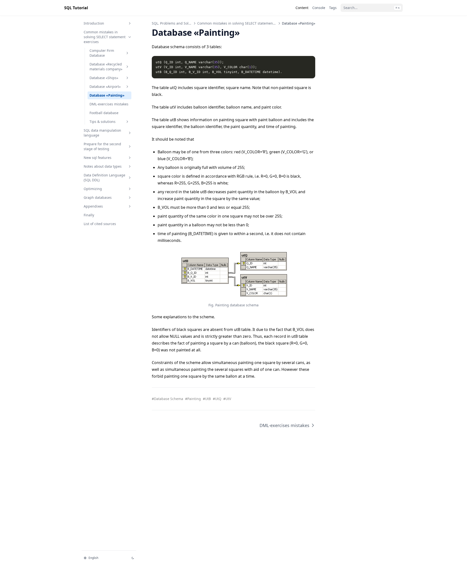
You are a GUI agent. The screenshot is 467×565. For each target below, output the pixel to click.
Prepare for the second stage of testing (102, 146)
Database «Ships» (104, 77)
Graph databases (98, 197)
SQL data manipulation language (102, 132)
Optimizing (93, 188)
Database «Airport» (105, 86)
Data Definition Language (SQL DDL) (104, 177)
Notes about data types (103, 166)
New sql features (97, 157)
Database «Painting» (107, 95)
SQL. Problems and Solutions (175, 23)
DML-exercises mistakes (109, 104)
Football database (104, 112)
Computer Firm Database (102, 53)
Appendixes (93, 206)
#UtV (227, 398)
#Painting (193, 398)
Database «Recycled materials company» (106, 66)
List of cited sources (100, 223)
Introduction (94, 23)
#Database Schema (167, 398)
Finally (89, 215)
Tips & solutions (103, 121)
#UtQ (217, 398)
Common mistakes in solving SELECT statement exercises (105, 37)
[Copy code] (309, 62)
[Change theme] (132, 558)
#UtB (207, 398)
